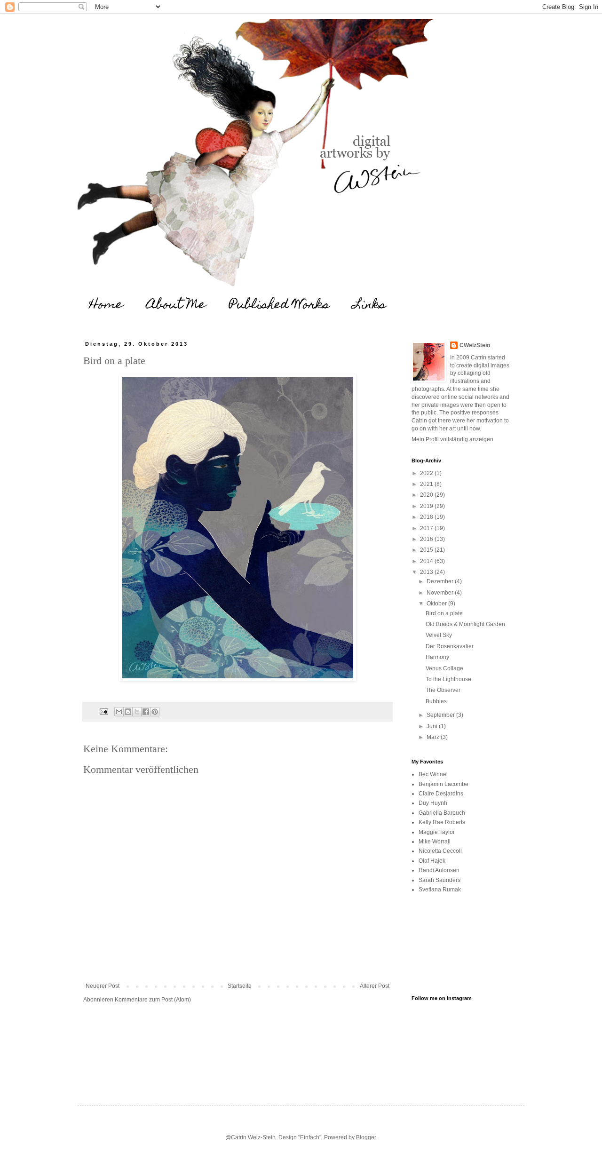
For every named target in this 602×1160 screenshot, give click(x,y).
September (441, 715)
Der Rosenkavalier (450, 646)
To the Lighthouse (448, 679)
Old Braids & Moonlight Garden (465, 624)
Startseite (240, 986)
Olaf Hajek (432, 861)
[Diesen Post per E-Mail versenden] (119, 711)
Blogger (366, 1137)
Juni (433, 726)
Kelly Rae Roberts (442, 822)
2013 (427, 572)
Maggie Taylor (437, 832)
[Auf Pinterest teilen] (154, 711)
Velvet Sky (439, 635)
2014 (427, 561)
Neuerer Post (102, 986)
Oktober (437, 603)
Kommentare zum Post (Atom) (153, 999)
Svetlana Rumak (440, 889)
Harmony (437, 657)
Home (106, 306)
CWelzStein (474, 345)
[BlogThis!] (128, 711)
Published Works (279, 306)
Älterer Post (374, 986)
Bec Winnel (433, 774)
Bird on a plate (444, 613)
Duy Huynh (433, 803)
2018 (427, 517)
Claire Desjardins (441, 793)
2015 (427, 550)
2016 (427, 539)
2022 (427, 473)
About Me (176, 306)
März (434, 737)
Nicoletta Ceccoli (440, 851)
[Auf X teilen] (137, 711)
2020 (427, 495)
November (441, 592)
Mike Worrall (435, 841)
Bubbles (436, 701)
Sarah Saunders (439, 880)
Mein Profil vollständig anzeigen (452, 439)
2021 (427, 484)
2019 (427, 506)
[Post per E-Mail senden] (103, 711)
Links (369, 306)
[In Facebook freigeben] (145, 711)
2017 (427, 528)
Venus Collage (444, 668)
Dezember (441, 581)
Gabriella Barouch (442, 813)
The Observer (443, 690)
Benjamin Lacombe (443, 784)
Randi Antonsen (439, 870)
